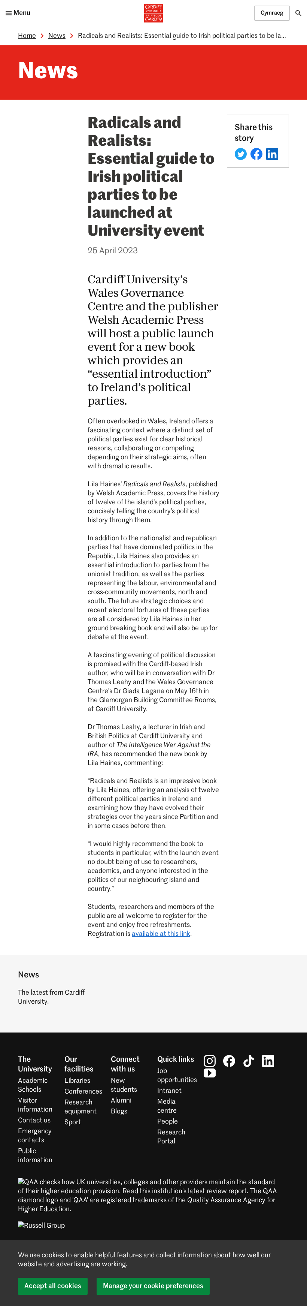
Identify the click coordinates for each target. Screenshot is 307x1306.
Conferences (83, 1091)
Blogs (119, 1111)
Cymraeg (272, 13)
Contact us (34, 1120)
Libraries (77, 1080)
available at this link (161, 934)
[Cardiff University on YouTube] (210, 1073)
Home (27, 36)
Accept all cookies (52, 1286)
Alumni (121, 1100)
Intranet (169, 1091)
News (57, 36)
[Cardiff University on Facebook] (229, 1061)
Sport (72, 1122)
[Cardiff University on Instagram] (210, 1061)
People (167, 1121)
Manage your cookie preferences (153, 1286)
